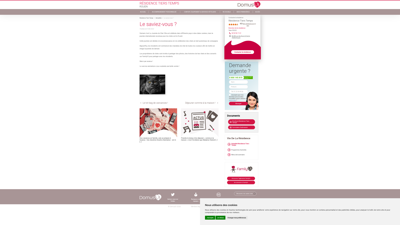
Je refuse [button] (220, 218)
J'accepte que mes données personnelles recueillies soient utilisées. (238, 97)
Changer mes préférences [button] (237, 218)
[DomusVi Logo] (249, 3)
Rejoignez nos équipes (195, 200)
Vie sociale (227, 12)
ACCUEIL (143, 12)
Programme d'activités (238, 150)
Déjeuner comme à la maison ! (200, 103)
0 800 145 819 (235, 77)
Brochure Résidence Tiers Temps (240, 121)
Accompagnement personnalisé (164, 12)
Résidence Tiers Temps (146, 18)
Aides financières (243, 12)
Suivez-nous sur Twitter (172, 200)
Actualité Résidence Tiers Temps (240, 144)
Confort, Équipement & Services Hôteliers (200, 12)
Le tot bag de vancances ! (155, 103)
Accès (257, 12)
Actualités (159, 18)
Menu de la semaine (238, 155)
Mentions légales (197, 207)
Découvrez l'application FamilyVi (241, 178)
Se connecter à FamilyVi (241, 182)
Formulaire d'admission (240, 127)
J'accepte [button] (210, 218)
